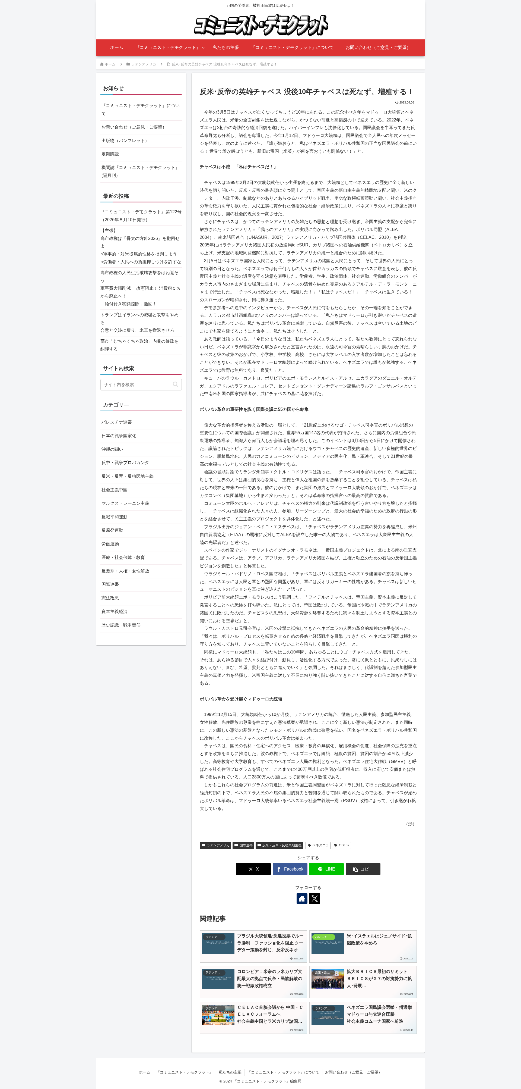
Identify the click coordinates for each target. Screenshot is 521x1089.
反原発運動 (112, 530)
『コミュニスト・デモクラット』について (140, 109)
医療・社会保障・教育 (123, 557)
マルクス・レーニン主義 (125, 503)
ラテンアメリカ (218, 845)
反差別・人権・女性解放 (125, 571)
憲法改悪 (110, 598)
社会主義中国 (114, 489)
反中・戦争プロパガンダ (125, 462)
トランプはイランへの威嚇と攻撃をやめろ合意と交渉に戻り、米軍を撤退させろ (139, 322)
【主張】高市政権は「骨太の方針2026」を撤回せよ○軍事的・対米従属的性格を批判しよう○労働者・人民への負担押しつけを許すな (140, 246)
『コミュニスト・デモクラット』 (184, 1072)
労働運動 (110, 544)
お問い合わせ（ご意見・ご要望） (134, 127)
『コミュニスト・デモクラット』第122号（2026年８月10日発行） (141, 215)
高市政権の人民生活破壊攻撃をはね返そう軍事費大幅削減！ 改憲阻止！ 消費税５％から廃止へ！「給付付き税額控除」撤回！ (140, 288)
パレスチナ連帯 (116, 422)
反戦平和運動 (114, 517)
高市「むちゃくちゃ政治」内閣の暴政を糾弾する (139, 345)
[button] (363, 869)
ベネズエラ (321, 845)
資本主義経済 (114, 611)
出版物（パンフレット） (125, 140)
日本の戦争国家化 (118, 435)
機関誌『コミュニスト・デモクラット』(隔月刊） (140, 171)
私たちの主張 (230, 1072)
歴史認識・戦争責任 (121, 625)
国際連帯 (246, 845)
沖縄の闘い (112, 449)
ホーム (144, 1072)
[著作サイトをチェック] (302, 898)
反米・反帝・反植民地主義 (281, 845)
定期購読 (110, 154)
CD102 (344, 845)
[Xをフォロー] (314, 898)
